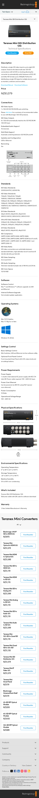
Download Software (21, 85)
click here (9, 112)
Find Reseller (12, 53)
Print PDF (28, 53)
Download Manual (7, 85)
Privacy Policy (5, 786)
